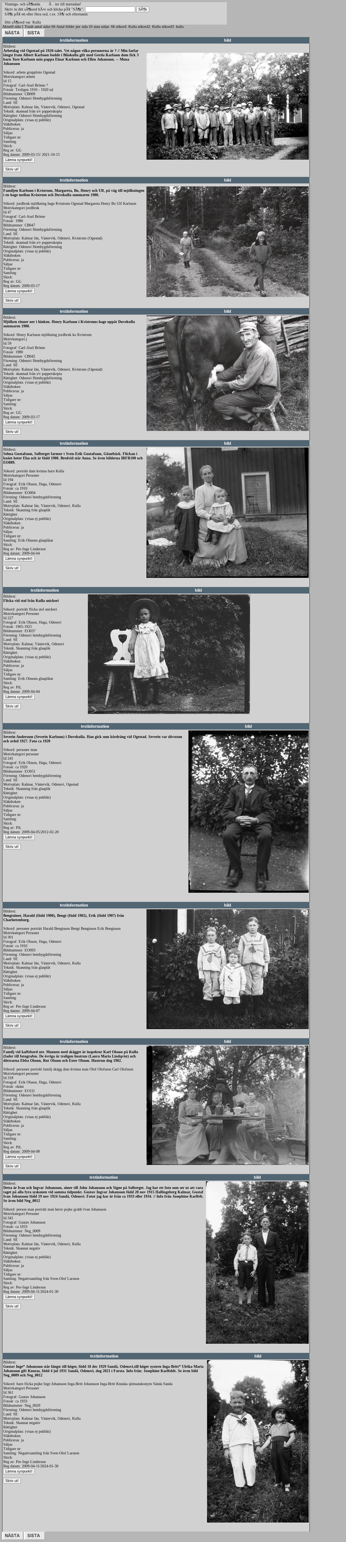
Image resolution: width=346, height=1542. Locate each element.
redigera (153, 165)
